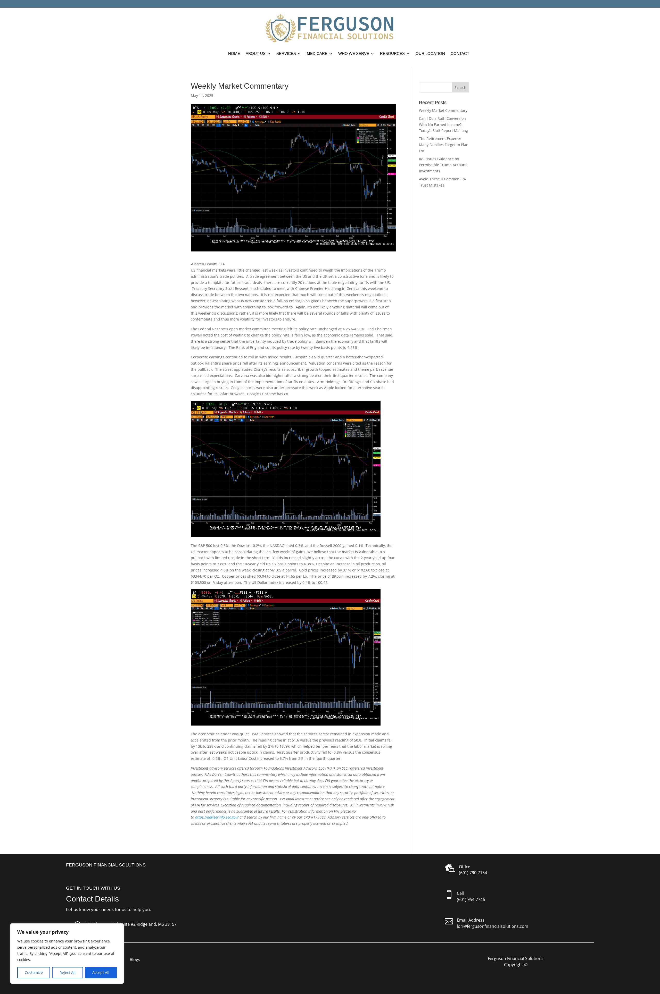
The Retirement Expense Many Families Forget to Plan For (443, 144)
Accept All (100, 972)
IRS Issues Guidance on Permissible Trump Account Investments (443, 165)
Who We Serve (353, 53)
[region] (67, 953)
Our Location (430, 53)
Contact (460, 53)
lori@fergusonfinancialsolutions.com (492, 926)
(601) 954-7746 (471, 899)
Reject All (68, 972)
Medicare (317, 53)
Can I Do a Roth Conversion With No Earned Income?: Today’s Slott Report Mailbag (443, 124)
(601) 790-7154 (473, 872)
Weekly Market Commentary (443, 110)
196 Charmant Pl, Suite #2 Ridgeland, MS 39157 (131, 924)
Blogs (135, 960)
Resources (392, 53)
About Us (256, 53)
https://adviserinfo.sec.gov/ (216, 817)
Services (286, 53)
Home (234, 53)
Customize (34, 972)
